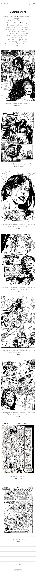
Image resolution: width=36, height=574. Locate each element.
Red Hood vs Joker (23, 44)
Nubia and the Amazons (20, 31)
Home (18, 549)
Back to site (18, 559)
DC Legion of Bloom (12, 23)
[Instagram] (20, 565)
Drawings (25, 23)
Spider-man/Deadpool (17, 38)
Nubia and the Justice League (17, 33)
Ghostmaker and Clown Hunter (17, 25)
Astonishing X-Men (25, 17)
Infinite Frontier (23, 27)
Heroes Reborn (11, 27)
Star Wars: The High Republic (17, 40)
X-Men (18, 46)
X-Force (22, 42)
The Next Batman (23, 29)
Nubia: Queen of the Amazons (17, 35)
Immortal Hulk (10, 29)
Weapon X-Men (10, 44)
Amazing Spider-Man (10, 17)
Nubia (8, 31)
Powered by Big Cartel (18, 570)
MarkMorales (5, 4)
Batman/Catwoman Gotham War (13, 21)
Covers (29, 21)
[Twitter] (16, 565)
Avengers (17, 19)
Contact (18, 554)
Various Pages (13, 42)
